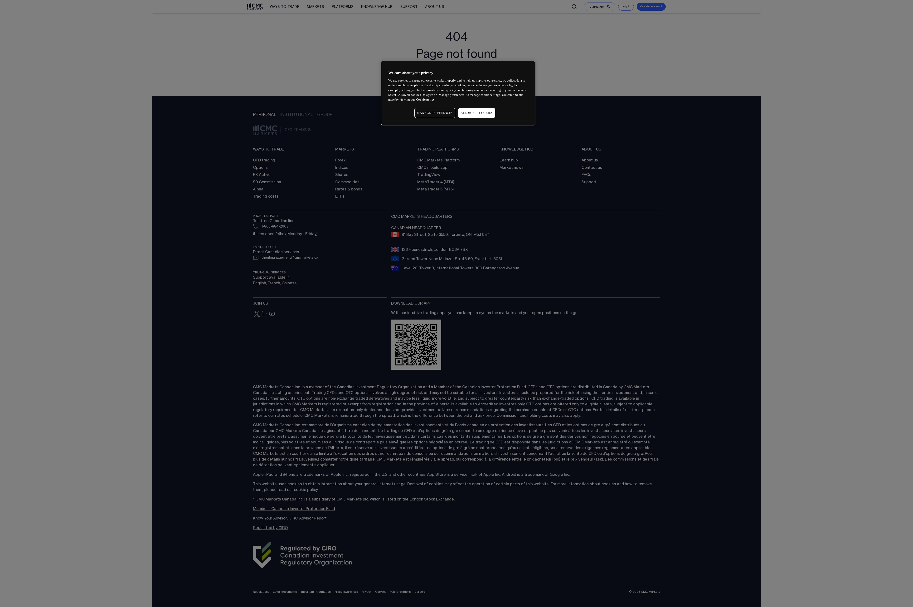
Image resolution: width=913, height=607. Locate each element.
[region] (458, 93)
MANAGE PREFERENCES (435, 113)
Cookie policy (425, 99)
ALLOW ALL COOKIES (477, 113)
